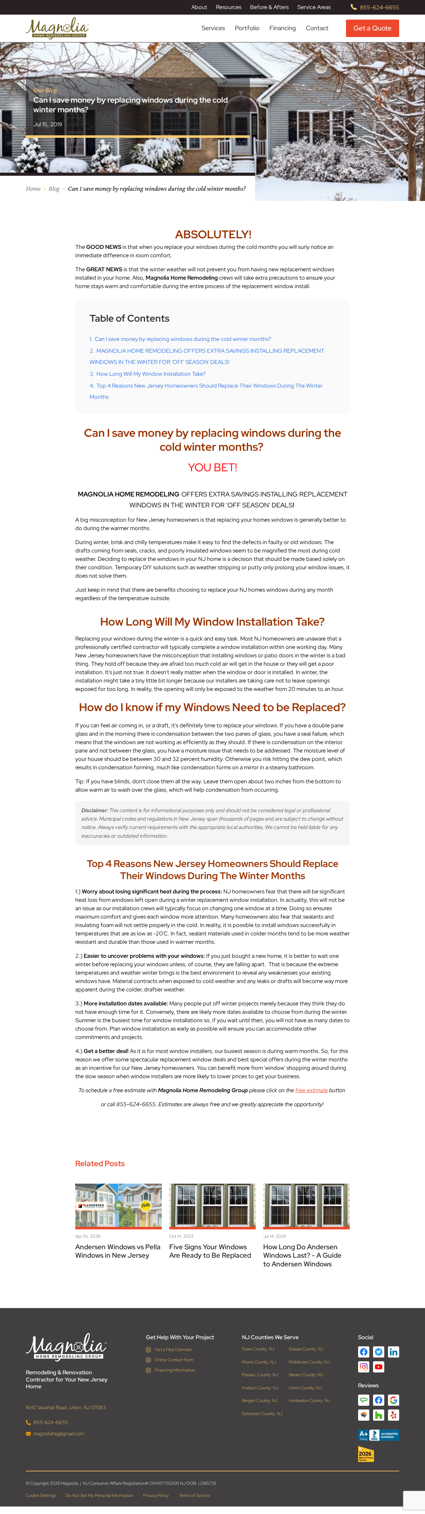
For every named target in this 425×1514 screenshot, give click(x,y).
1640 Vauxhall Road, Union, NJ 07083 (66, 1407)
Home (33, 188)
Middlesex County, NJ (309, 1362)
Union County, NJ (305, 1388)
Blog (54, 188)
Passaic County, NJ (260, 1374)
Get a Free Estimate (173, 1349)
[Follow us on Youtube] (378, 1367)
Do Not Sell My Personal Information (99, 1495)
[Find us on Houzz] (378, 1454)
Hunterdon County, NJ (309, 1400)
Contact (317, 28)
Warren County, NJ (306, 1374)
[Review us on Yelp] (393, 1415)
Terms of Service (194, 1495)
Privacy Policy (156, 1495)
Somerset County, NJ (262, 1413)
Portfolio (247, 28)
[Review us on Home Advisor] (363, 1415)
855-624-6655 (379, 7)
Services (213, 28)
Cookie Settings (41, 1495)
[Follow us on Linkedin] (393, 1352)
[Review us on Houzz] (378, 1415)
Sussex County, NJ (306, 1349)
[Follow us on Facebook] (363, 1352)
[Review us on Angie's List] (363, 1400)
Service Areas (314, 7)
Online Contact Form (174, 1360)
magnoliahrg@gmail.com (58, 1433)
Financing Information (175, 1370)
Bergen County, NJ (260, 1400)
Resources (228, 7)
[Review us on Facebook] (378, 1400)
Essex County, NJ (258, 1349)
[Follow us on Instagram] (363, 1367)
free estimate (311, 1090)
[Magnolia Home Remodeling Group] (57, 28)
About (199, 7)
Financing (282, 28)
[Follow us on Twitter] (378, 1352)
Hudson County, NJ (260, 1388)
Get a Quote (372, 28)
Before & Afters (269, 7)
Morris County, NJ (259, 1362)
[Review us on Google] (393, 1400)
